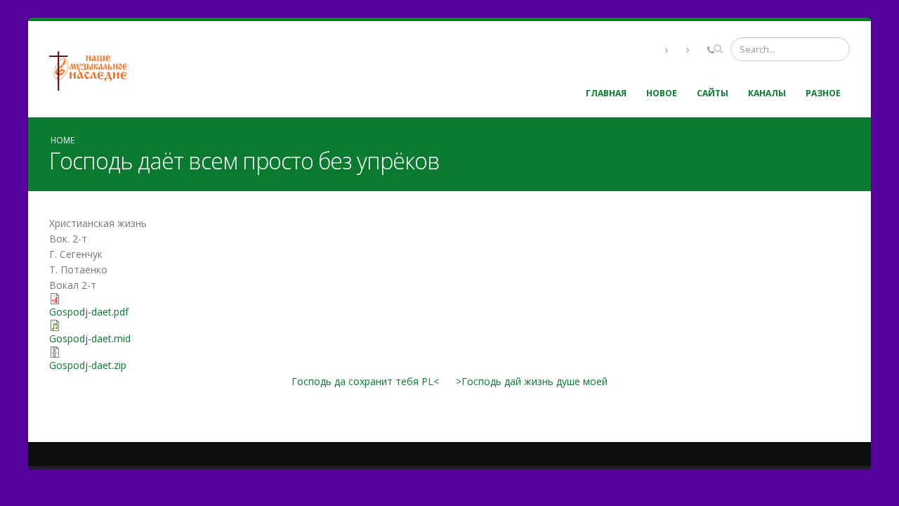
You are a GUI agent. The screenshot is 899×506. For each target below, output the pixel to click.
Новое (661, 93)
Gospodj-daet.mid (90, 338)
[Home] (93, 69)
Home (62, 139)
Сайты (712, 93)
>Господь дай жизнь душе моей (532, 381)
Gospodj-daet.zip (87, 365)
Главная (606, 93)
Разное (823, 93)
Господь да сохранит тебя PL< (365, 381)
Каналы (767, 93)
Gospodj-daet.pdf (89, 311)
